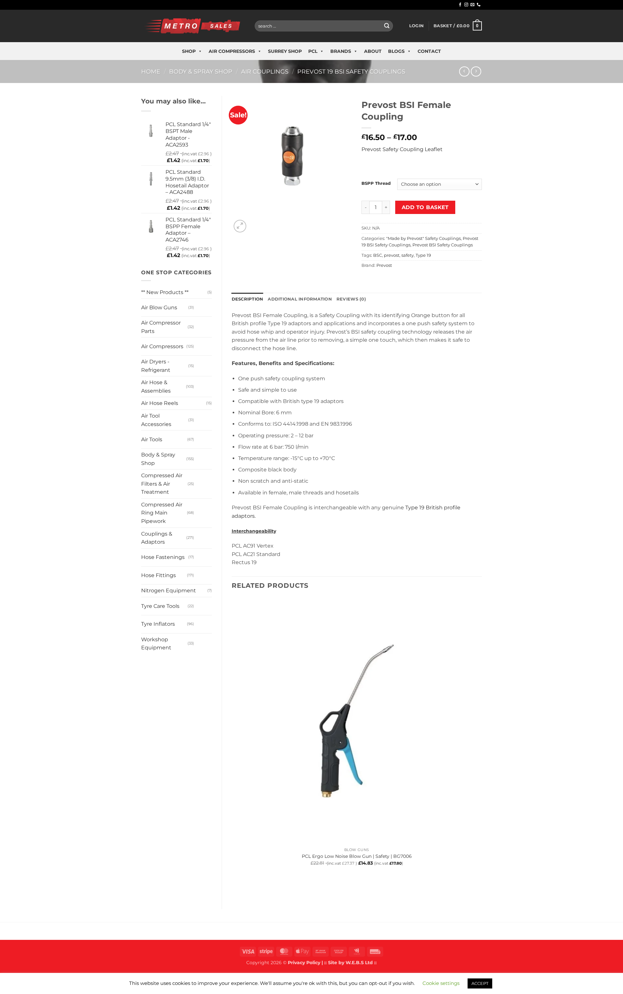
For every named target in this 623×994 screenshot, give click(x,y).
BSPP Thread (376, 183)
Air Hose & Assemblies (156, 386)
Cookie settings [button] (440, 983)
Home (150, 71)
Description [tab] (247, 299)
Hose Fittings (158, 575)
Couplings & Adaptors (156, 538)
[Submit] (386, 25)
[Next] (255, 222)
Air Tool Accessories (156, 420)
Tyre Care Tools (160, 606)
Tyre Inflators (158, 624)
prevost (391, 255)
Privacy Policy (304, 962)
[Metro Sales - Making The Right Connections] (193, 26)
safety (407, 255)
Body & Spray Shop (200, 71)
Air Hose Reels (159, 403)
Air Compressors (232, 51)
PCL (312, 51)
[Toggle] (200, 305)
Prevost (384, 265)
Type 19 (423, 255)
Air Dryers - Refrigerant (155, 366)
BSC (377, 255)
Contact (429, 51)
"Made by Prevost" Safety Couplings (423, 238)
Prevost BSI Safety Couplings (442, 245)
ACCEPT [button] (479, 983)
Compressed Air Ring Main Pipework (161, 513)
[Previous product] (476, 71)
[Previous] (234, 888)
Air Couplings (264, 71)
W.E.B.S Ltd (359, 962)
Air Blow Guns (159, 307)
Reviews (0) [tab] (351, 299)
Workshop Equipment (156, 643)
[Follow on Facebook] (460, 5)
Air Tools (151, 439)
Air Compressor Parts (161, 327)
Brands (340, 51)
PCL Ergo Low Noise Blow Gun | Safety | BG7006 (357, 856)
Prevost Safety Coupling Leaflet (402, 149)
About (373, 51)
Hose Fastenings (163, 557)
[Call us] (479, 5)
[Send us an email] (472, 5)
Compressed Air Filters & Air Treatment (161, 483)
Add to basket (425, 207)
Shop (189, 51)
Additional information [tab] (300, 299)
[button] (416, 25)
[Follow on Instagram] (466, 5)
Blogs (396, 51)
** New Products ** (165, 292)
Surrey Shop (285, 51)
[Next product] (464, 71)
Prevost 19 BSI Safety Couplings (351, 71)
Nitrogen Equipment (168, 590)
